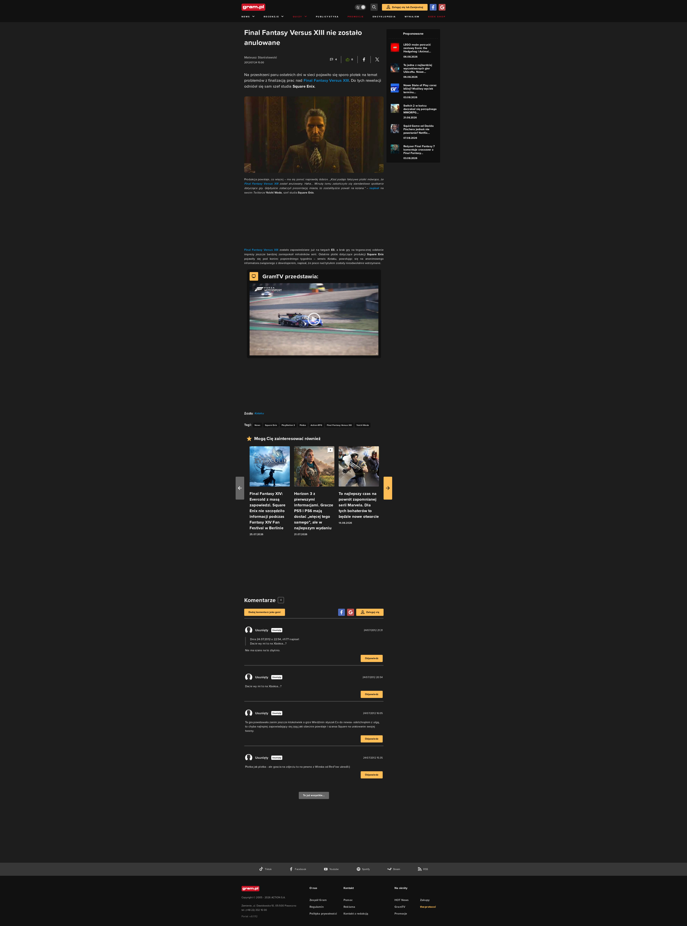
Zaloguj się (372, 612)
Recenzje (271, 16)
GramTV (399, 907)
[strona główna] (262, 7)
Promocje (356, 16)
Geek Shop (436, 16)
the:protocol (428, 907)
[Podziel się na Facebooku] (364, 59)
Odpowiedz (371, 658)
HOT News (401, 900)
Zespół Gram (318, 900)
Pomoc (348, 900)
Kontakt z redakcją (356, 914)
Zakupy (425, 900)
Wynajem (412, 16)
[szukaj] (374, 7)
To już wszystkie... (314, 795)
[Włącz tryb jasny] (360, 7)
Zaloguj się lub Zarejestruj (407, 7)
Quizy (297, 16)
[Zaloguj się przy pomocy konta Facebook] (433, 7)
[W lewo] (240, 488)
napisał (374, 188)
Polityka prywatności (323, 914)
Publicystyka (327, 16)
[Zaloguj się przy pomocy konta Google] (442, 7)
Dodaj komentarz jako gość (265, 612)
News (246, 16)
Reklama (349, 907)
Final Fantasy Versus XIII (326, 80)
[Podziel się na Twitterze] (377, 59)
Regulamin (317, 907)
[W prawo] (388, 488)
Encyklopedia (384, 16)
